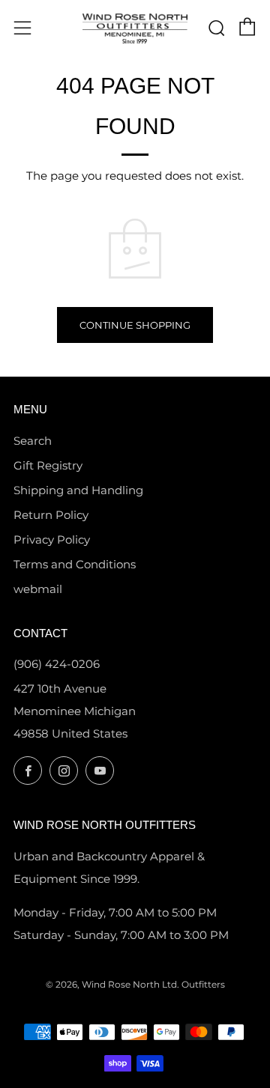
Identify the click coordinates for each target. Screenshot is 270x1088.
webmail (38, 589)
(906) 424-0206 (57, 664)
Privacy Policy (52, 539)
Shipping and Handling (78, 490)
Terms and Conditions (75, 564)
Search (33, 441)
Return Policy (51, 515)
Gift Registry (48, 465)
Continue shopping (135, 325)
